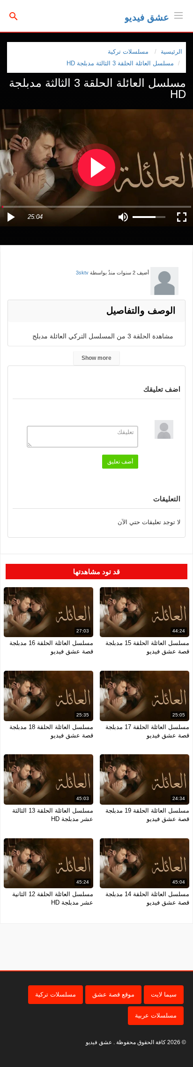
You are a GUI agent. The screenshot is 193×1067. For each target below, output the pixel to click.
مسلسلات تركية (55, 994)
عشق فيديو (147, 17)
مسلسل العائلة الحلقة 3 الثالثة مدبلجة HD (120, 63)
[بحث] (13, 15)
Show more (96, 358)
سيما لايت (164, 994)
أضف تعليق (120, 461)
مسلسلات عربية (156, 1015)
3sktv (82, 272)
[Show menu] (178, 14)
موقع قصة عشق (113, 994)
